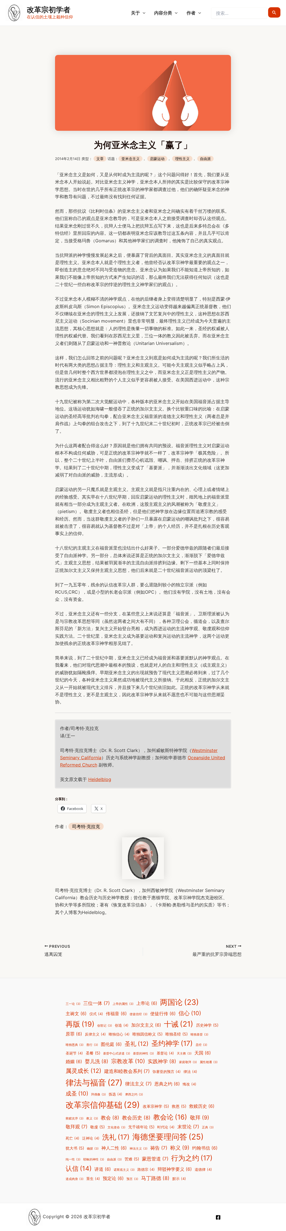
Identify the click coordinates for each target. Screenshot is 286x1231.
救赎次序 (75, 1118)
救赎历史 (201, 1106)
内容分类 (163, 13)
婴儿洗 (96, 1061)
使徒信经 (138, 1014)
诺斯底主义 (124, 1170)
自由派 (205, 159)
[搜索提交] (274, 12)
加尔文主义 (146, 1025)
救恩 (179, 1106)
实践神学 (162, 1061)
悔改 (189, 1084)
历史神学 (207, 1025)
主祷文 (76, 1013)
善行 (92, 1045)
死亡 (72, 1138)
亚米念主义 (130, 159)
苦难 (132, 1159)
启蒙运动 (157, 159)
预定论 (113, 1178)
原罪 (74, 1034)
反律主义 (95, 1034)
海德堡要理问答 (168, 1136)
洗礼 (116, 1137)
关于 (135, 13)
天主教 (184, 1053)
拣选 (115, 1094)
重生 (93, 1179)
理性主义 (182, 159)
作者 (191, 13)
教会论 (170, 1117)
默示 (179, 1179)
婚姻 (74, 1061)
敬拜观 (76, 1127)
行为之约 (192, 1158)
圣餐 (93, 1053)
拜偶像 (98, 1094)
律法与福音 (94, 1082)
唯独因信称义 (147, 1034)
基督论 (165, 1053)
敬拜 (199, 1117)
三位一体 (96, 1003)
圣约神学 (172, 1043)
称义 (179, 1147)
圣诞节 (74, 1053)
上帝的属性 (123, 1004)
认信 (79, 1168)
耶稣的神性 (93, 1159)
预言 (132, 1179)
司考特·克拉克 (86, 826)
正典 (208, 1127)
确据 (93, 1148)
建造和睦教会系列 (127, 1071)
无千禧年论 (141, 1126)
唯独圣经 (176, 1034)
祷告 (158, 1148)
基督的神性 (143, 1053)
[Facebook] (218, 1217)
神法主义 (138, 1148)
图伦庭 (111, 1044)
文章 (100, 159)
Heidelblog (99, 779)
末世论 (188, 1127)
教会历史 (136, 1117)
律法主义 (138, 1084)
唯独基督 (199, 1034)
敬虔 (97, 1126)
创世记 (104, 1025)
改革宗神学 (156, 1106)
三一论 (73, 1004)
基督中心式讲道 (116, 1053)
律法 (190, 1072)
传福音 (116, 1013)
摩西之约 (134, 1094)
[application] (143, 13)
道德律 (203, 1169)
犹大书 (75, 1148)
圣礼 (137, 1043)
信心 (189, 1013)
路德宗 (146, 1169)
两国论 (179, 1002)
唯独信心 (119, 1034)
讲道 (102, 1169)
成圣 (77, 1093)
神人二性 (114, 1148)
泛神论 (90, 1138)
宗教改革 (128, 1061)
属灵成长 (83, 1070)
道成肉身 (75, 1179)
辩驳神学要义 (175, 1169)
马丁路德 (155, 1178)
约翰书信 (205, 1148)
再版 (80, 1024)
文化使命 (116, 1127)
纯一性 (73, 1159)
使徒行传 (163, 1013)
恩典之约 (167, 1084)
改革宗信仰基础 (103, 1105)
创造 (121, 1025)
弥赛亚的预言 (166, 1072)
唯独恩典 (75, 1045)
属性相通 (209, 1062)
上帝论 (146, 1003)
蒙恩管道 (155, 1159)
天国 (202, 1053)
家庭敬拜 (188, 1062)
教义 (92, 1118)
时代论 (166, 1127)
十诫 (178, 1023)
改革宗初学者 (48, 9)
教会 (110, 1117)
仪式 (96, 1014)
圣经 (201, 1045)
